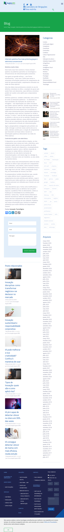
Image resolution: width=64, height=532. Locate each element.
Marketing (46, 70)
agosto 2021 (46, 353)
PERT (45, 201)
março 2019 (46, 415)
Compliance (46, 46)
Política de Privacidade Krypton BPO (38, 506)
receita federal (48, 214)
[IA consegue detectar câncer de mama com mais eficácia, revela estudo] (13, 433)
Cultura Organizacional (49, 55)
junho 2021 (46, 358)
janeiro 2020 (46, 394)
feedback (54, 176)
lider (50, 192)
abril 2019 (46, 413)
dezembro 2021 (47, 345)
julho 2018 (46, 432)
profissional (47, 211)
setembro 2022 (47, 326)
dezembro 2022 (47, 319)
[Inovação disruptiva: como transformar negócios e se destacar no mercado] (13, 274)
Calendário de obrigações (8, 477)
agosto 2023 (46, 302)
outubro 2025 (47, 252)
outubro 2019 (47, 400)
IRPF (45, 192)
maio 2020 (46, 385)
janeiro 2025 (46, 266)
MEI (53, 195)
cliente (52, 153)
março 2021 (46, 364)
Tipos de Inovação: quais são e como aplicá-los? (12, 387)
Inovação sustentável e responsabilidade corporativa (12, 324)
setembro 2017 (47, 453)
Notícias (45, 72)
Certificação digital (23, 478)
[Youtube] (31, 4)
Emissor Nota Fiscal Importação (24, 501)
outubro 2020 (47, 374)
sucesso (46, 224)
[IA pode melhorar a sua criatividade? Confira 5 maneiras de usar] (13, 341)
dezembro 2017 (47, 447)
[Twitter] (27, 4)
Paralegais (8, 500)
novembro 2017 (47, 449)
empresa (54, 166)
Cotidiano (45, 53)
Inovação (18, 63)
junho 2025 (46, 256)
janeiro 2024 (46, 292)
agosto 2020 (46, 379)
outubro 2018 (47, 425)
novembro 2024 (47, 271)
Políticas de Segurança (37, 500)
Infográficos (46, 63)
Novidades (46, 74)
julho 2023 (46, 305)
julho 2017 (46, 457)
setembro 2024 (47, 275)
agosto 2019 (46, 404)
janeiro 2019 (46, 419)
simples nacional (48, 221)
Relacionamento (47, 80)
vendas (53, 224)
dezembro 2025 (47, 247)
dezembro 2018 (47, 421)
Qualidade (45, 78)
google (46, 182)
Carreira (45, 42)
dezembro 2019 (47, 396)
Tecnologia (46, 84)
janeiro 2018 (46, 444)
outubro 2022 (47, 324)
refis (56, 214)
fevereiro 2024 (47, 290)
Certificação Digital (48, 44)
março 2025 (46, 262)
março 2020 (46, 389)
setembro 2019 (47, 402)
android (46, 153)
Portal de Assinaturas (23, 487)
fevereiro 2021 (47, 366)
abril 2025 (46, 260)
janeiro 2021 (46, 368)
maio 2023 (46, 309)
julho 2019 (46, 406)
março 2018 (46, 440)
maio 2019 (46, 411)
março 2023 (46, 313)
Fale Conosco (38, 477)
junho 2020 (46, 383)
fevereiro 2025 (47, 264)
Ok (8, 530)
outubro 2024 (47, 273)
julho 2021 (46, 355)
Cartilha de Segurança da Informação (38, 493)
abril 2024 (46, 285)
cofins (45, 156)
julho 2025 (46, 254)
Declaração (55, 160)
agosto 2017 (46, 455)
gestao (51, 179)
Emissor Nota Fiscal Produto (25, 495)
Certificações (9, 487)
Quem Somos (7, 482)
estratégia (53, 172)
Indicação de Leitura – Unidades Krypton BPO (49, 60)
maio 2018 (46, 436)
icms (45, 185)
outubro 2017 (47, 451)
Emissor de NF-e (24, 490)
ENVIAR (51, 509)
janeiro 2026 (46, 245)
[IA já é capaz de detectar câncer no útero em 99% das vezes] (13, 403)
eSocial (46, 172)
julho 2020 (46, 381)
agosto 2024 (46, 277)
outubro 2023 (47, 298)
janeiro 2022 (46, 343)
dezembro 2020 (47, 370)
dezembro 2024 (47, 268)
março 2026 (46, 241)
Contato (35, 472)
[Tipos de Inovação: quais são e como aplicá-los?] (13, 374)
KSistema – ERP (24, 482)
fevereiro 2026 (47, 243)
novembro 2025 (47, 249)
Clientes (21, 508)
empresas (46, 169)
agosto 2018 (46, 430)
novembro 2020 (47, 372)
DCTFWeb (47, 160)
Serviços (6, 492)
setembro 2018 (47, 427)
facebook (46, 176)
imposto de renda (54, 185)
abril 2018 (46, 438)
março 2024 (46, 288)
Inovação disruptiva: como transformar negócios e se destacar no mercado (12, 290)
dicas (45, 163)
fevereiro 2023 (47, 315)
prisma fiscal (47, 205)
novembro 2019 (47, 398)
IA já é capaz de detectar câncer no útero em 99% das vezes (12, 416)
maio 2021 (46, 360)
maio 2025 (46, 258)
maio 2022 (46, 334)
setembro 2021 (47, 351)
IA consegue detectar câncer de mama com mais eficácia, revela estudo (12, 447)
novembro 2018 (47, 423)
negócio (55, 198)
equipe (54, 169)
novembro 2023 (47, 296)
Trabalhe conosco (39, 480)
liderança (46, 195)
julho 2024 (46, 279)
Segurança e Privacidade (36, 485)
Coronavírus (46, 50)
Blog (20, 512)
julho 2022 (46, 330)
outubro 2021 (47, 349)
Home (5, 472)
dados (51, 156)
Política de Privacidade (50, 522)
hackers (52, 182)
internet (54, 189)
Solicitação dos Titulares (39, 513)
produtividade (48, 208)
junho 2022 (46, 332)
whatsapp (52, 227)
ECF (50, 163)
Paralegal (45, 76)
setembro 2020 (47, 377)
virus (45, 227)
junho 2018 (46, 434)
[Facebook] (24, 4)
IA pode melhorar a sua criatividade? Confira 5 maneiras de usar (13, 355)
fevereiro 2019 (47, 417)
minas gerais (47, 198)
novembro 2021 (47, 347)
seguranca (47, 218)
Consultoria (46, 48)
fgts (45, 179)
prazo (55, 201)
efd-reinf (46, 166)
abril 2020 (46, 387)
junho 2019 (46, 408)
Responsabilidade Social (49, 82)
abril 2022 (46, 336)
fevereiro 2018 (47, 442)
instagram (47, 189)
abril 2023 (46, 311)
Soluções (21, 472)
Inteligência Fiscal (48, 67)
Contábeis (8, 497)
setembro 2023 (47, 300)
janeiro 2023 (46, 317)
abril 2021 (46, 362)
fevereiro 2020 (47, 391)
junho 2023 (46, 307)
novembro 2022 (47, 321)
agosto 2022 (46, 328)
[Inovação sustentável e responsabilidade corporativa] (13, 311)
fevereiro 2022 (47, 341)
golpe (57, 179)
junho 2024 (46, 281)
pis (51, 201)
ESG (44, 57)
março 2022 (46, 338)
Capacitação (8, 505)
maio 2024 (46, 283)
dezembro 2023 (47, 294)
